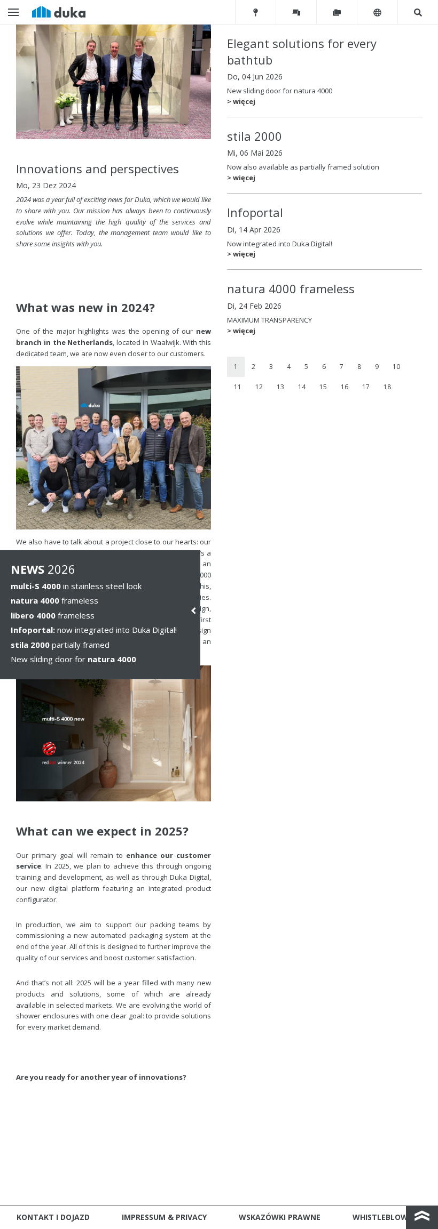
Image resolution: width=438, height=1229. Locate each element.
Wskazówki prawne (279, 1217)
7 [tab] (341, 366)
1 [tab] (236, 366)
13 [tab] (280, 386)
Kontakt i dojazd (53, 1217)
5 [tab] (306, 366)
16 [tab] (344, 386)
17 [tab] (366, 386)
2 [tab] (253, 366)
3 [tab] (271, 366)
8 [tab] (359, 366)
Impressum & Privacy (164, 1217)
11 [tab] (237, 386)
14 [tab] (302, 386)
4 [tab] (289, 366)
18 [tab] (387, 386)
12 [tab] (259, 386)
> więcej (241, 101)
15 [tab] (323, 386)
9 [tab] (377, 366)
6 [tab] (324, 366)
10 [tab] (396, 366)
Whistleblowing (387, 1217)
